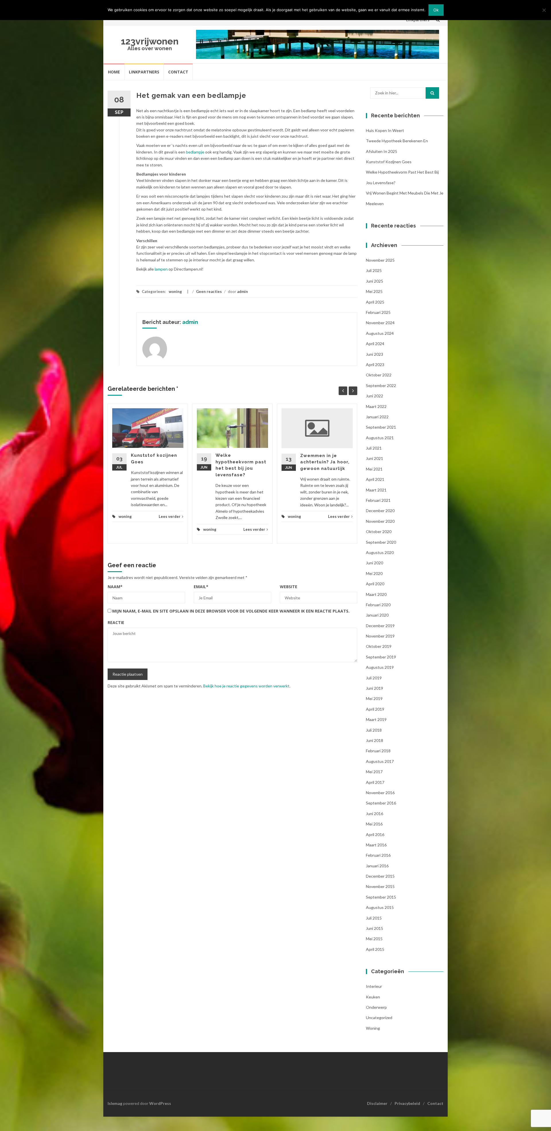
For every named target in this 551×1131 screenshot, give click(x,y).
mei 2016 (374, 823)
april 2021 (375, 479)
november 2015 (380, 886)
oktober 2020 (378, 531)
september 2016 (381, 802)
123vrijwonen (150, 41)
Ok (436, 9)
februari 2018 (378, 750)
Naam (115, 586)
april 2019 (375, 709)
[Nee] (544, 10)
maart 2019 (376, 719)
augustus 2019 (380, 667)
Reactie (116, 622)
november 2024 (380, 322)
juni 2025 (374, 281)
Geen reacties (209, 291)
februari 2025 (378, 312)
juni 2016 (374, 813)
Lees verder (170, 516)
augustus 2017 (380, 761)
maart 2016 (376, 844)
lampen (161, 269)
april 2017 (375, 782)
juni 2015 (374, 928)
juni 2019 (374, 688)
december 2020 (380, 510)
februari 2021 (378, 500)
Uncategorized (379, 1017)
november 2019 (380, 635)
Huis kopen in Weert (385, 130)
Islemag (115, 1103)
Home (114, 72)
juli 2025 (374, 270)
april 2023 (375, 364)
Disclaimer (377, 1103)
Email (201, 586)
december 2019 (380, 625)
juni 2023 (374, 354)
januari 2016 (377, 865)
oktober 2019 (378, 646)
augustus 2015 (380, 907)
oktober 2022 (378, 374)
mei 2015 (374, 938)
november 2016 (380, 792)
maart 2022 (376, 406)
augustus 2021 (380, 437)
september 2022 (381, 385)
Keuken (373, 996)
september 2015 (381, 897)
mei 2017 (374, 771)
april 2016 (375, 834)
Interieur (374, 986)
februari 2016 (378, 855)
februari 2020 (378, 604)
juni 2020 (374, 562)
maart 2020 (376, 594)
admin (242, 291)
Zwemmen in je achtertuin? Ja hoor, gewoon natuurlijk (325, 462)
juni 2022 (374, 395)
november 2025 (380, 260)
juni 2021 (374, 458)
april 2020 (375, 583)
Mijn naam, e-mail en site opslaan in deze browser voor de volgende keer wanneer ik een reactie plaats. (231, 611)
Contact (178, 72)
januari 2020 (377, 615)
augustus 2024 (380, 333)
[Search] (432, 93)
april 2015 (375, 949)
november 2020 (380, 521)
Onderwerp (376, 1007)
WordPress (160, 1103)
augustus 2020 (380, 552)
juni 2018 (374, 740)
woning (175, 291)
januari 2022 (377, 416)
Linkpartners (144, 72)
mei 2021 (374, 469)
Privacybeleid (407, 1103)
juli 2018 (374, 730)
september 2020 (381, 542)
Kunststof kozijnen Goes (389, 161)
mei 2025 (374, 291)
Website (288, 586)
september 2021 (381, 427)
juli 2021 (374, 448)
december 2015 (380, 876)
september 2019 (381, 656)
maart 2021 (376, 489)
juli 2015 (374, 918)
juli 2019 (374, 677)
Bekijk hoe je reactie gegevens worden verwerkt (246, 685)
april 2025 (375, 302)
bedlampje (195, 151)
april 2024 (375, 343)
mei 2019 (374, 698)
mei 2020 (374, 573)
